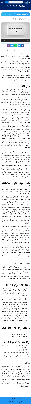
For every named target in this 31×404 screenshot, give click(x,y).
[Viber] (20, 6)
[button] (2, 2)
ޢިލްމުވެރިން (21, 18)
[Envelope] (23, 6)
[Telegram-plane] (17, 6)
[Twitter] (14, 6)
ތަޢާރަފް (19, 398)
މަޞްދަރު (28, 393)
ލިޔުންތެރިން (13, 398)
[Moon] (8, 6)
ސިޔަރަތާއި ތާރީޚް (15, 18)
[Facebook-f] (11, 6)
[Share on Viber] (8, 45)
